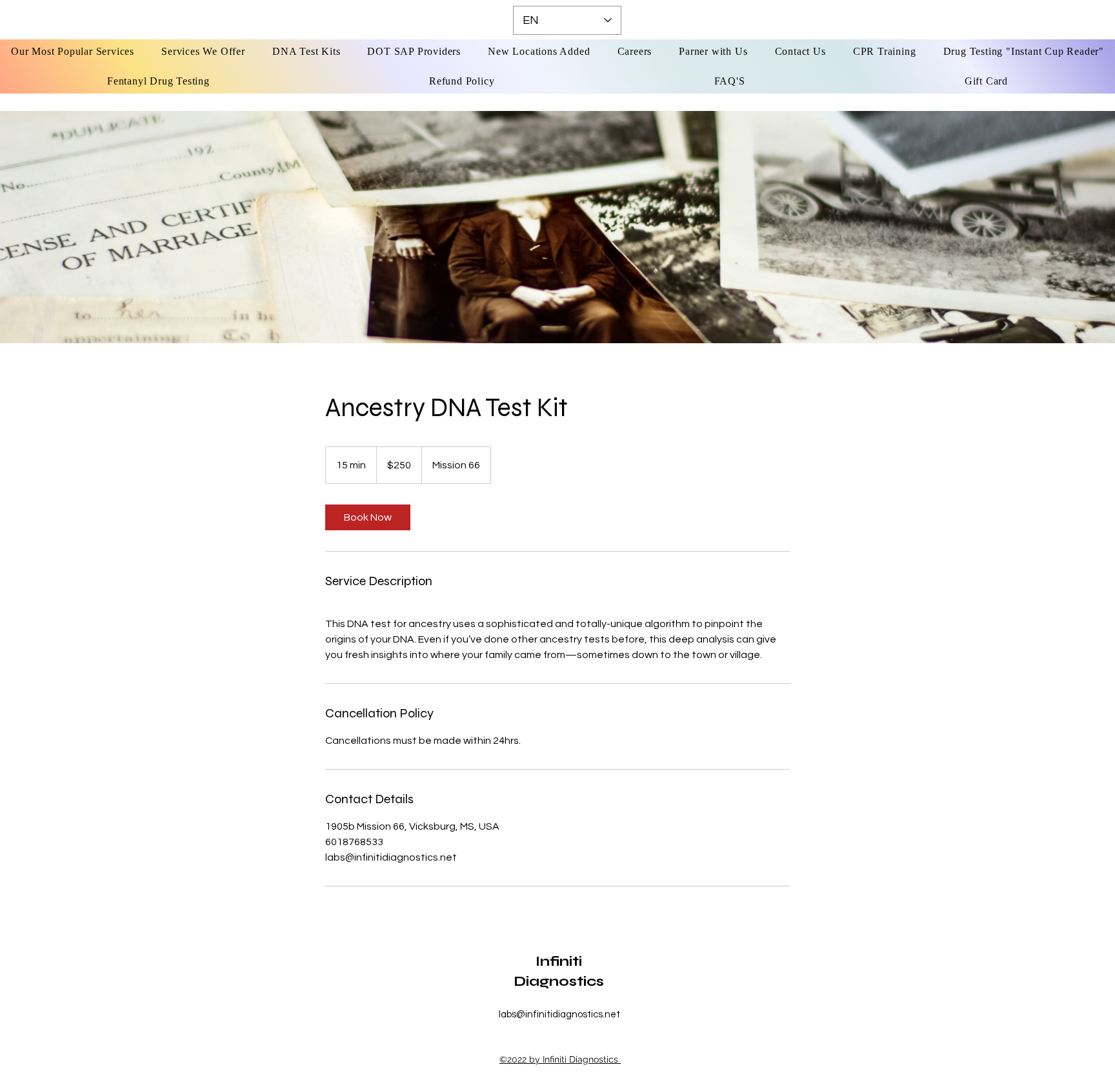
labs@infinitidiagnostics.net (559, 1014)
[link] (367, 517)
